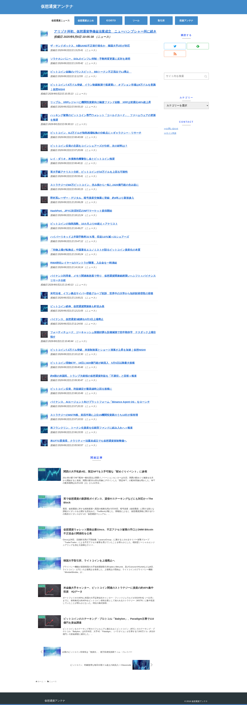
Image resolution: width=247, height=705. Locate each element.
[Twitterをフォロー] (175, 46)
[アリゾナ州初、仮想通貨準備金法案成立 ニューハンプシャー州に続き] (44, 36)
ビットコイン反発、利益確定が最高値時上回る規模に (81, 388)
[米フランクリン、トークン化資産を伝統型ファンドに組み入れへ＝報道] (44, 432)
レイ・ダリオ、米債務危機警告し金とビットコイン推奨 (82, 158)
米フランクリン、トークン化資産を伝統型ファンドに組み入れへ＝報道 (91, 427)
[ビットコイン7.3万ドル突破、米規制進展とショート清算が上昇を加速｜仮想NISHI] (44, 354)
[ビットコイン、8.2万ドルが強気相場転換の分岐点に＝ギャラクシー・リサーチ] (44, 137)
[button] (206, 76)
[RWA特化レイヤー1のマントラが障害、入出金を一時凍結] (44, 267)
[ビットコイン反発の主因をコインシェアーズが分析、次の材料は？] (44, 150)
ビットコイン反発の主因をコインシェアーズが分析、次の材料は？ (89, 145)
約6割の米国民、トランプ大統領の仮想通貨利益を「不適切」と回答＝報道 (93, 375)
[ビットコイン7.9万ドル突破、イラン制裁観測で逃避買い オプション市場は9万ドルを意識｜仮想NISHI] (44, 89)
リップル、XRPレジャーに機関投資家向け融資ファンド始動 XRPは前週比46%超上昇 (100, 102)
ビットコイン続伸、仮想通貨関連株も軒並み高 (77, 306)
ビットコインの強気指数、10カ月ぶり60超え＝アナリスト (84, 223)
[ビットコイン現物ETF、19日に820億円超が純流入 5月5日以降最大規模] (44, 367)
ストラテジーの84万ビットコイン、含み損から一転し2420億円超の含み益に (94, 184)
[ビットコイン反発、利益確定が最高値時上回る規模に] (44, 393)
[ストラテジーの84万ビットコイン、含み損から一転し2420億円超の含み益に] (44, 189)
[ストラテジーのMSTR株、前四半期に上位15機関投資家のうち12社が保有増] (44, 419)
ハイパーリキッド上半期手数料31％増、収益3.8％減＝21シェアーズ (89, 236)
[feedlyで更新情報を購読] (198, 46)
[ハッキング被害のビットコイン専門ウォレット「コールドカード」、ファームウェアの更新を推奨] (44, 119)
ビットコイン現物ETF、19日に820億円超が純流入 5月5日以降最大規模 (92, 362)
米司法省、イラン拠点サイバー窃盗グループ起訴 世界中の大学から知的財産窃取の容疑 (101, 293)
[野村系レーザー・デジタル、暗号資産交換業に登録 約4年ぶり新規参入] (44, 202)
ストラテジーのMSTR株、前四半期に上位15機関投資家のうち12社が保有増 (94, 414)
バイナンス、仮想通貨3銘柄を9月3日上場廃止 (76, 319)
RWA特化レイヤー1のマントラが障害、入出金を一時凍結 (83, 262)
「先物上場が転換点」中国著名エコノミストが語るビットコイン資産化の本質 (95, 249)
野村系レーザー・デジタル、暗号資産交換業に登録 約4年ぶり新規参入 (92, 197)
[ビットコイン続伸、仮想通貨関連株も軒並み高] (44, 310)
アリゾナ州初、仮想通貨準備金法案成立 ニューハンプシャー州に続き (105, 31)
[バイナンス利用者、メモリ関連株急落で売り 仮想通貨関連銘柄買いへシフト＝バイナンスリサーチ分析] (44, 280)
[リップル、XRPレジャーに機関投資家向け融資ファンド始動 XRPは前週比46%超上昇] (44, 106)
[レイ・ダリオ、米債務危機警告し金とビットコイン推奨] (44, 163)
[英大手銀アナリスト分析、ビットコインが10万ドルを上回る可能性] (44, 176)
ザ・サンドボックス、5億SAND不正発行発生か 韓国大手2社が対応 (90, 45)
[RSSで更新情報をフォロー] (175, 53)
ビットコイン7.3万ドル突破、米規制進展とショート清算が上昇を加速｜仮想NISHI (98, 349)
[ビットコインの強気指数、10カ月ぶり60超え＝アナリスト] (44, 228)
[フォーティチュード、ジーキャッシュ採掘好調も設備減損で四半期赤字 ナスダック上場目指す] (44, 336)
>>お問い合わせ (171, 128)
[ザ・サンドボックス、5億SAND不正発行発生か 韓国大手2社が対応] (44, 50)
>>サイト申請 (170, 133)
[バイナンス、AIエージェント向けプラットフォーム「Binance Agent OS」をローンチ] (44, 406)
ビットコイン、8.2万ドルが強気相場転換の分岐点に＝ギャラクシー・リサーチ (95, 132)
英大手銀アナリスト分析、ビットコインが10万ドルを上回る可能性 (89, 171)
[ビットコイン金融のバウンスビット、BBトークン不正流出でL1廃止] (44, 76)
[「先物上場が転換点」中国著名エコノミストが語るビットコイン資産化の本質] (44, 254)
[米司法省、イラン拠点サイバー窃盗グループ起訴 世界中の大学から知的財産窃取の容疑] (44, 297)
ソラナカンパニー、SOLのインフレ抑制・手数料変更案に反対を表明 (90, 58)
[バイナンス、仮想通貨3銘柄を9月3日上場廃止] (44, 323)
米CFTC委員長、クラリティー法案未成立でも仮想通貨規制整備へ (88, 440)
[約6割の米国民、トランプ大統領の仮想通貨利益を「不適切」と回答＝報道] (44, 380)
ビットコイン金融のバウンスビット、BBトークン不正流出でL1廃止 (91, 71)
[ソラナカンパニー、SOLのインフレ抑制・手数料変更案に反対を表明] (44, 63)
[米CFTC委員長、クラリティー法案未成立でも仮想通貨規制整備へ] (44, 445)
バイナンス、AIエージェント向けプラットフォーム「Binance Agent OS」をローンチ (100, 401)
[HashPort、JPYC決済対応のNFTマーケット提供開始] (44, 215)
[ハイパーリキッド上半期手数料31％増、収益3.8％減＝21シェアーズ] (44, 241)
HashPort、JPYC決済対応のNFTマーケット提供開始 (81, 210)
